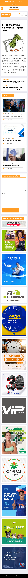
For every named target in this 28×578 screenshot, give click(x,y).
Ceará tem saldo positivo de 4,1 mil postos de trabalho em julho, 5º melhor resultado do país (12, 165)
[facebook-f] (12, 4)
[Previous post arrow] (24, 81)
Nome (3, 193)
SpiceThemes (20, 575)
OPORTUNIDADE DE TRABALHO (12, 140)
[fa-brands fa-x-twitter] (14, 4)
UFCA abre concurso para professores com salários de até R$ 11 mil (14, 82)
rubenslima (7, 113)
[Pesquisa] (24, 9)
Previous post (6, 79)
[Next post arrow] (24, 88)
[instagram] (15, 4)
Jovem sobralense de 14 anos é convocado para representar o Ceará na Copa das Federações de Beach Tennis (13, 116)
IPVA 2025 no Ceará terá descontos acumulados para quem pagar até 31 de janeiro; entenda (13, 88)
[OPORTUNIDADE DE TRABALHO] (14, 130)
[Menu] (2, 8)
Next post (5, 85)
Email (3, 201)
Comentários (5, 180)
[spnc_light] (26, 9)
